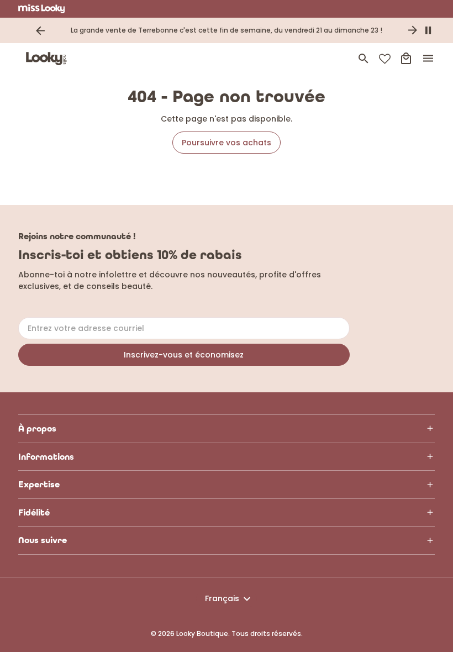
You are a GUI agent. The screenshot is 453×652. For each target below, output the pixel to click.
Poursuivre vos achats (226, 142)
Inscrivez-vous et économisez (184, 354)
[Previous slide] (40, 30)
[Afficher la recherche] (363, 58)
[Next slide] (412, 30)
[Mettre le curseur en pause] (428, 30)
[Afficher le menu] (428, 58)
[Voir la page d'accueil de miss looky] (41, 8)
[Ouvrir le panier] (406, 58)
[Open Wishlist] (385, 59)
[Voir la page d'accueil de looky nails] (48, 58)
